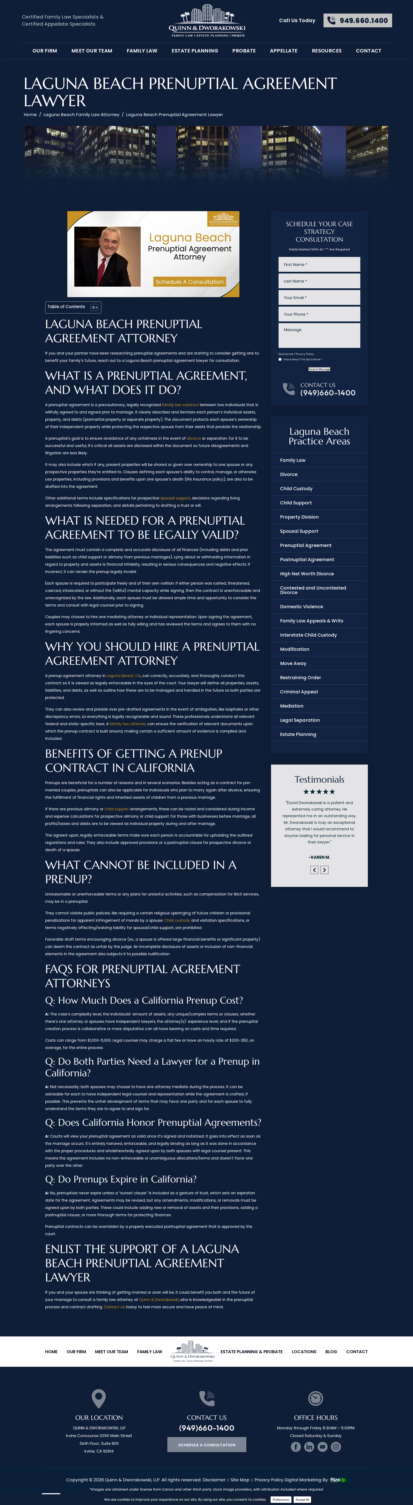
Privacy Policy (305, 354)
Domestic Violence (301, 607)
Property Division (299, 517)
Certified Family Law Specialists (60, 17)
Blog (331, 1352)
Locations (304, 1352)
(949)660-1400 (328, 392)
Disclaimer (286, 354)
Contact (369, 50)
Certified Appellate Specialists (59, 24)
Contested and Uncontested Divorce (313, 590)
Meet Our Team (91, 50)
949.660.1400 (364, 20)
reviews (319, 817)
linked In (309, 1447)
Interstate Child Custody (308, 635)
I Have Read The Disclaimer (303, 359)
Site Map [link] (240, 1480)
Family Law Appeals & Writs (311, 621)
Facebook (296, 1447)
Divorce (288, 474)
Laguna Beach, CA (123, 675)
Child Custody (296, 488)
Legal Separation (300, 720)
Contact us (114, 1307)
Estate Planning (195, 50)
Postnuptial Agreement (307, 559)
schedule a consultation (206, 1445)
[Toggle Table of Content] (92, 307)
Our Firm (76, 1352)
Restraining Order (300, 677)
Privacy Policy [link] (268, 1480)
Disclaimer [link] (214, 1480)
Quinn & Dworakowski (159, 1299)
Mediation (292, 706)
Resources (327, 50)
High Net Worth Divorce (307, 574)
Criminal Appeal (299, 692)
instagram (336, 1447)
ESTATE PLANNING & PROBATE (252, 1352)
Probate (244, 50)
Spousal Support (299, 531)
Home (51, 1352)
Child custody (177, 920)
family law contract (180, 404)
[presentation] (314, 857)
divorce (194, 438)
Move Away (293, 663)
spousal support (175, 498)
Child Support (296, 503)
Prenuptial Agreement (306, 545)
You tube (322, 1447)
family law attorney (128, 723)
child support (117, 809)
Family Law (142, 50)
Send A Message (319, 369)
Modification (294, 649)
